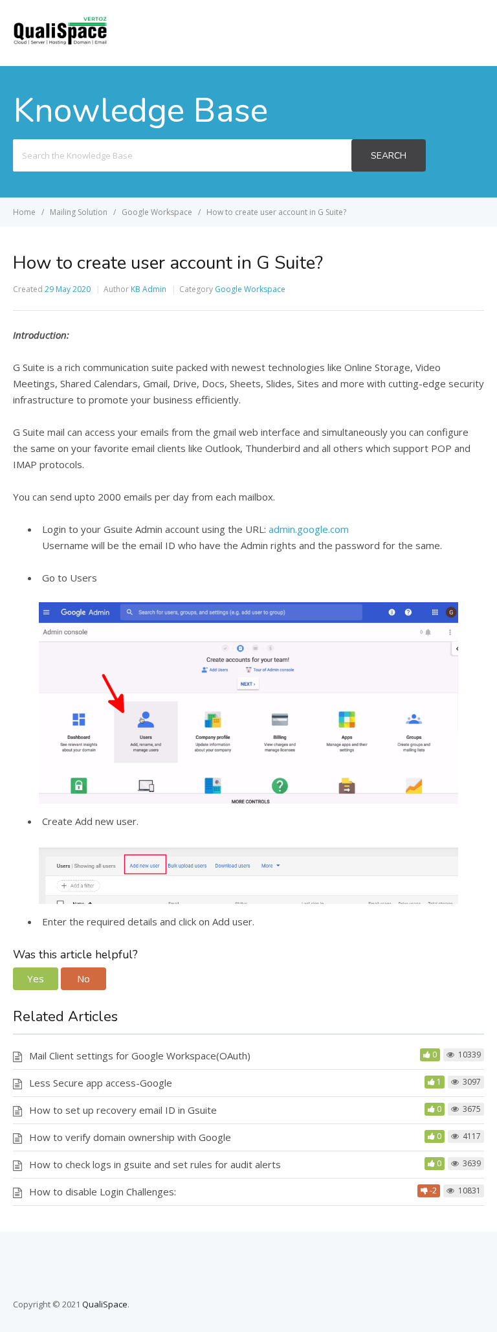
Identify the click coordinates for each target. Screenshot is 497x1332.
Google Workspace (250, 289)
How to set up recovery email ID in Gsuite (123, 1109)
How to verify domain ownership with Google (130, 1137)
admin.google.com (309, 529)
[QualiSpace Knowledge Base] (60, 41)
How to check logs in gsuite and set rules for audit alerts (155, 1164)
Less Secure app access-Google (100, 1082)
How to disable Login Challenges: (102, 1191)
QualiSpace (104, 1304)
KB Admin (148, 289)
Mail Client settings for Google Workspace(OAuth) (139, 1055)
